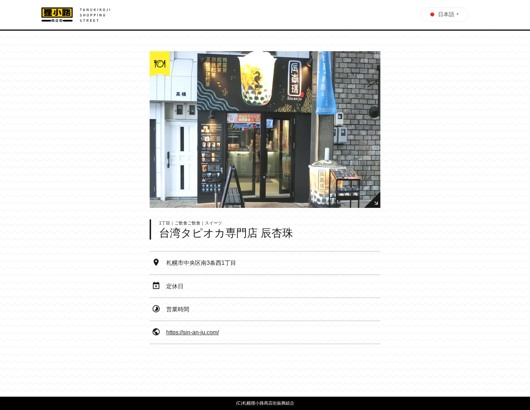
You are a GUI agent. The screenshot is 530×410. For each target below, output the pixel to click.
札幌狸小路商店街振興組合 (268, 403)
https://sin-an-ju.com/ (192, 332)
